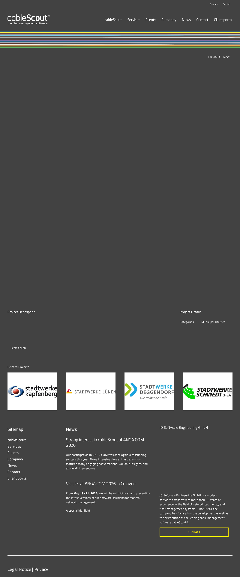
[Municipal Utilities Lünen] (91, 374)
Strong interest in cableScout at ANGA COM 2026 (105, 442)
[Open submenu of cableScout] (54, 440)
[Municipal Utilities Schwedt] (207, 374)
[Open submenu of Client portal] (54, 478)
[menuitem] (214, 4)
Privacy (41, 569)
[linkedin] (228, 566)
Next (226, 57)
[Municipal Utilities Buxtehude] (120, 183)
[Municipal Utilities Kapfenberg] (32, 374)
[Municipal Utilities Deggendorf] (149, 374)
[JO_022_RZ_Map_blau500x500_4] (188, 435)
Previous (214, 57)
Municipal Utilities (213, 322)
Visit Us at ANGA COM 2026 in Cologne (101, 483)
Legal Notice (19, 569)
